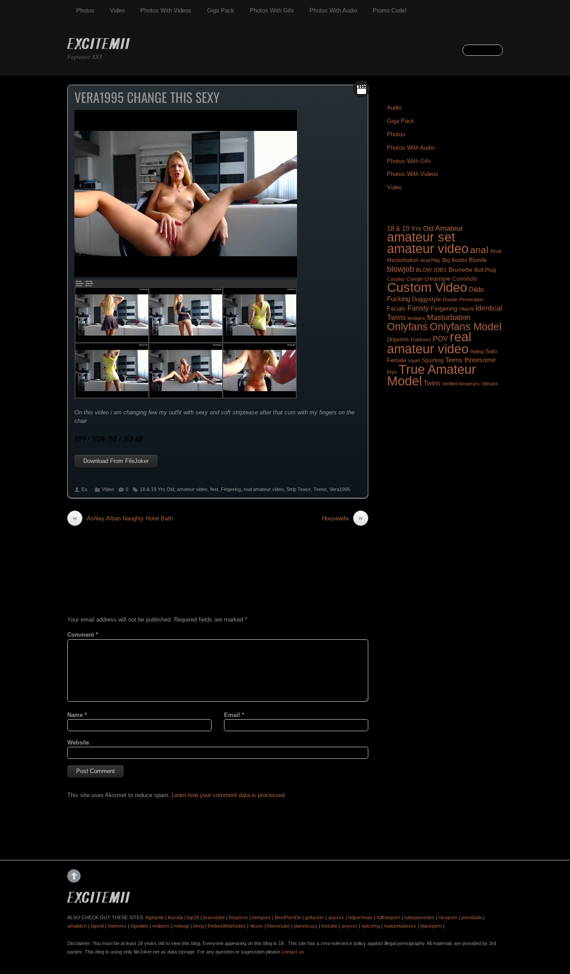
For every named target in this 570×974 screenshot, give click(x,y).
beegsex (261, 917)
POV (440, 339)
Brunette (460, 269)
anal (479, 250)
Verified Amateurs (461, 383)
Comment (82, 634)
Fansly (418, 308)
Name (77, 715)
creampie (437, 278)
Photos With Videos (165, 10)
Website (78, 742)
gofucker (314, 917)
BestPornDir (288, 917)
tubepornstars (419, 917)
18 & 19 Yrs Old (157, 489)
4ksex (256, 926)
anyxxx (336, 917)
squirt (414, 360)
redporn (160, 926)
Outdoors (421, 339)
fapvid (97, 926)
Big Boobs (454, 260)
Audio (394, 107)
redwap (181, 926)
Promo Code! (390, 10)
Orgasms (398, 339)
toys (392, 372)
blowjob (400, 269)
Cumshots (464, 279)
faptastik (155, 917)
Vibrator (489, 383)
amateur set (421, 237)
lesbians (416, 318)
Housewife (342, 518)
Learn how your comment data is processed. (229, 795)
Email (234, 715)
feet (214, 489)
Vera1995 (340, 489)
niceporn (448, 917)
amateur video (192, 489)
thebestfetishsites (227, 926)
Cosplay (396, 279)
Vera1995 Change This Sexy (147, 97)
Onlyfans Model (465, 326)
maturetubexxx (400, 926)
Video (117, 10)
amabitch (77, 926)
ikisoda (175, 917)
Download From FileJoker (116, 461)
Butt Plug (485, 270)
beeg (198, 926)
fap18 (193, 917)
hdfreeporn (388, 917)
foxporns (238, 917)
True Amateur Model (431, 375)
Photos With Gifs (272, 10)
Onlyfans (407, 326)
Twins (431, 383)
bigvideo (139, 926)
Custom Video (427, 287)
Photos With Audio (333, 10)
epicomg (371, 926)
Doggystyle (426, 299)
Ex (84, 489)
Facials (396, 308)
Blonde (478, 260)
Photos (85, 10)
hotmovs (117, 926)
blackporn (431, 926)
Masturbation (448, 317)
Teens (320, 489)
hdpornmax (360, 917)
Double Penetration (463, 299)
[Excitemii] (98, 45)
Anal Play (430, 260)
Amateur (449, 228)
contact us (292, 951)
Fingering (231, 489)
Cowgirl (415, 279)
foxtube (330, 926)
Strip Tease (298, 489)
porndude (471, 917)
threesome (480, 360)
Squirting (433, 360)
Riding (477, 351)
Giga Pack (220, 10)
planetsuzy (306, 926)
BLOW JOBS (431, 270)
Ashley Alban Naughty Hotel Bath (123, 518)
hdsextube (278, 926)
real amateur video (264, 489)
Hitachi (466, 308)
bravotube (214, 917)
